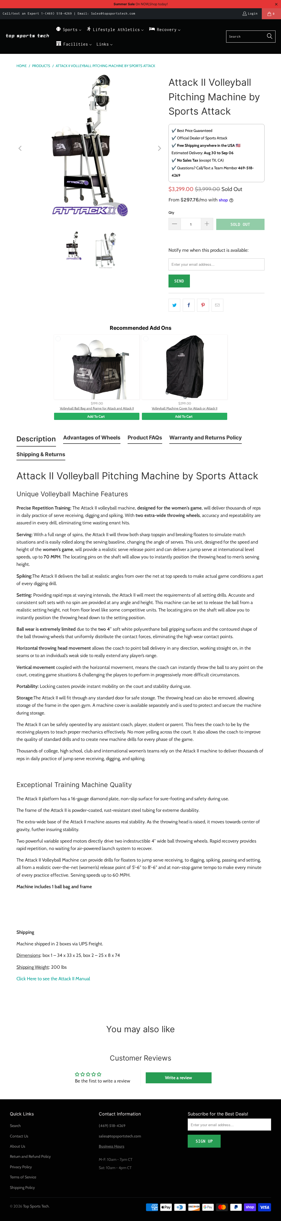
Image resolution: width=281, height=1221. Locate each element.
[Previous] (20, 148)
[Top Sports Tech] (27, 36)
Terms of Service (23, 1177)
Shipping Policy (22, 1187)
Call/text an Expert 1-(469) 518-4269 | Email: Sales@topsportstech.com (69, 13)
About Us (17, 1146)
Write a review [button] (178, 1077)
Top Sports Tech (36, 1206)
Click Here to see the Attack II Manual (53, 978)
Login (253, 13)
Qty (171, 212)
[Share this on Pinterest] (203, 305)
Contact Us (19, 1136)
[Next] (158, 148)
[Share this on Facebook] (189, 305)
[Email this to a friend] (217, 305)
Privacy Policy (21, 1166)
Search (15, 1125)
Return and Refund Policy (30, 1156)
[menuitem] (68, 29)
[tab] (36, 440)
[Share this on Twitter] (174, 305)
